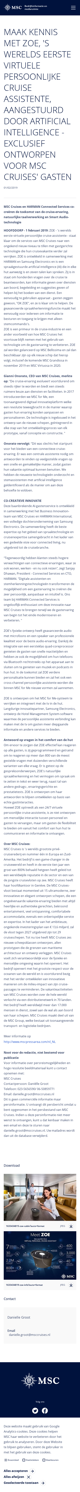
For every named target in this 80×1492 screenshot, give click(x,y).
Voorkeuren (52, 1460)
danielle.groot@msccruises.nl (29, 1335)
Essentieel (13, 1460)
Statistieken (32, 1460)
